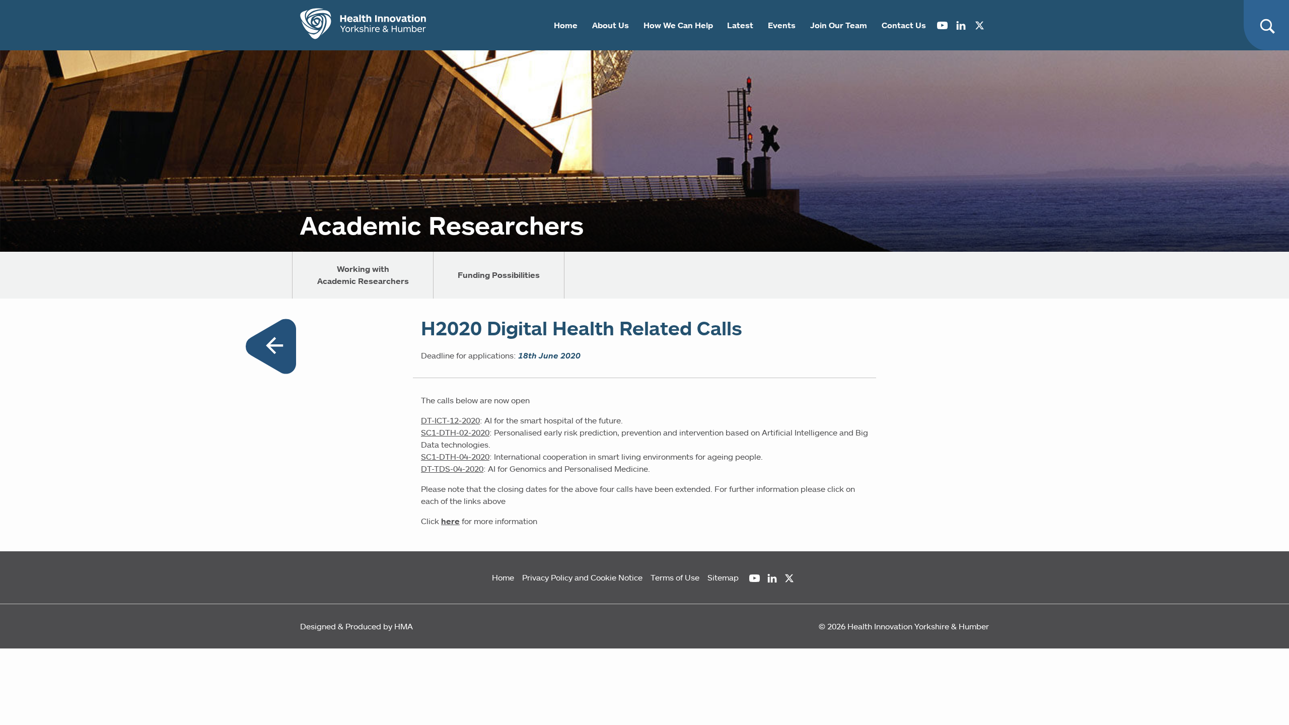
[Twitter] (979, 25)
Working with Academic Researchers (363, 275)
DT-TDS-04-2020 (452, 469)
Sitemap (723, 577)
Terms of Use (675, 577)
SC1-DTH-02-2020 (455, 432)
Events (782, 25)
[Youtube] (942, 25)
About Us (610, 25)
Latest (740, 25)
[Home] (363, 25)
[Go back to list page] (271, 348)
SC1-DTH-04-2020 (455, 457)
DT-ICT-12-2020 (450, 420)
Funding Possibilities (499, 275)
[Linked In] (961, 25)
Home (566, 25)
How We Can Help (678, 25)
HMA (403, 626)
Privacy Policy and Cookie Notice (582, 577)
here (450, 521)
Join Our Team (838, 25)
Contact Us (904, 25)
